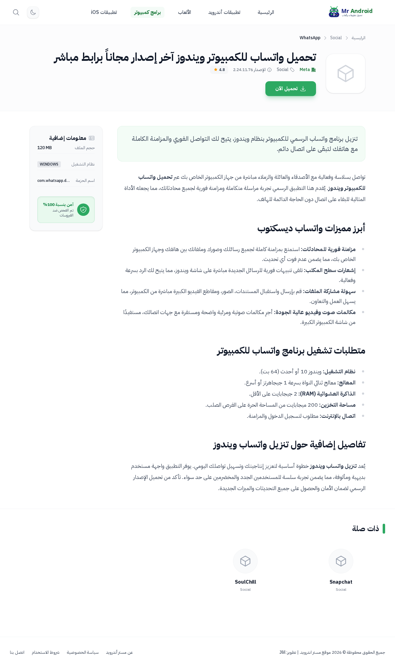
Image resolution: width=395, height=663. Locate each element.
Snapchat (341, 582)
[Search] (16, 12)
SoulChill (245, 582)
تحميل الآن (286, 88)
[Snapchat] (341, 561)
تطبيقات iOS (104, 12)
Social (336, 38)
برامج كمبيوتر (147, 12)
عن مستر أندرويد (119, 652)
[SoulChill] (245, 561)
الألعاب (184, 12)
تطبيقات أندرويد (224, 12)
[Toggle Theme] (33, 12)
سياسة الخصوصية (83, 652)
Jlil (282, 652)
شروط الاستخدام (46, 652)
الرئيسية (266, 12)
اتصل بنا (17, 652)
